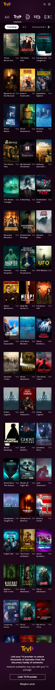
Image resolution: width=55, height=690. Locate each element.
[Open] (49, 4)
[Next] (48, 17)
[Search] (43, 4)
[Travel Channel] (7, 4)
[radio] (7, 17)
